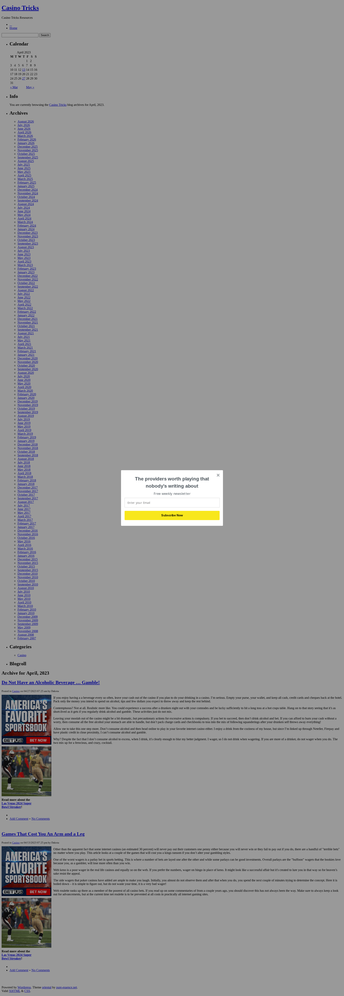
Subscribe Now (172, 515)
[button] (172, 482)
